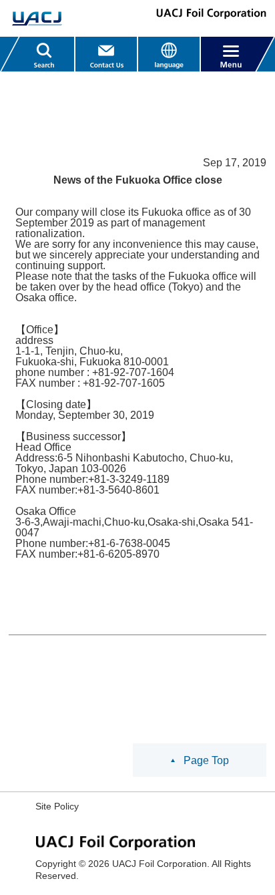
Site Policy (57, 806)
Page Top (206, 760)
